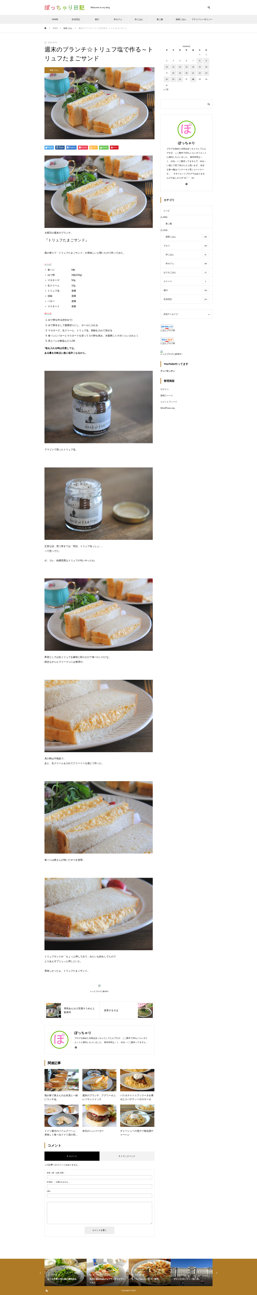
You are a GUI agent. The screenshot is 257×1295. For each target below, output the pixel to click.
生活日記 (76, 19)
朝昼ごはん (181, 19)
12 (180, 67)
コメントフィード (168, 402)
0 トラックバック (127, 1156)
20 (186, 73)
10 (167, 67)
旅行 (97, 19)
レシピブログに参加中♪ (171, 354)
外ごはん (139, 19)
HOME (55, 19)
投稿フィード (166, 395)
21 (193, 73)
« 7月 (166, 89)
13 (186, 67)
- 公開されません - (58, 1182)
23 (206, 73)
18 (173, 73)
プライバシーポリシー (202, 19)
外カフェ (118, 19)
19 (180, 73)
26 (180, 79)
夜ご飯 (160, 19)
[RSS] (46, 1290)
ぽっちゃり (186, 143)
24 (167, 79)
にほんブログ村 (167, 330)
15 (200, 67)
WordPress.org (167, 408)
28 (193, 79)
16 (206, 67)
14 (193, 67)
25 (173, 79)
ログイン (164, 389)
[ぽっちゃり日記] (64, 7)
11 (173, 67)
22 (200, 73)
